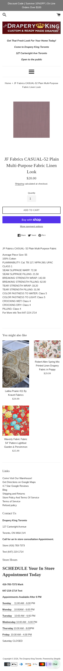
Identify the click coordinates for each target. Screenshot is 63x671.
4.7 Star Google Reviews (15, 486)
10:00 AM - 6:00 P (18, 622)
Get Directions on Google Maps (19, 482)
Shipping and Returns (13, 493)
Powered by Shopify (51, 659)
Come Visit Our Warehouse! (17, 478)
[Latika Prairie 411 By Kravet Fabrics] (15, 364)
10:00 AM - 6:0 (16, 615)
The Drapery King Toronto (30, 659)
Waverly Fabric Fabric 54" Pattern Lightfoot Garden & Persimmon (15, 443)
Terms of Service (11, 501)
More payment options (31, 226)
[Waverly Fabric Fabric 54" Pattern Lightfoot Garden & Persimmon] (15, 421)
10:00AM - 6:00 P (17, 609)
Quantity (31, 193)
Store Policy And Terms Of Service (20, 497)
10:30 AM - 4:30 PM (21, 634)
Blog (4, 489)
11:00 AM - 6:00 (16, 603)
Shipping (19, 183)
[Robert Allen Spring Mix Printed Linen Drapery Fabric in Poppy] (47, 349)
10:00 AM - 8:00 (16, 628)
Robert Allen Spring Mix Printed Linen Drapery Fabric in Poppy (47, 365)
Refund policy (9, 505)
